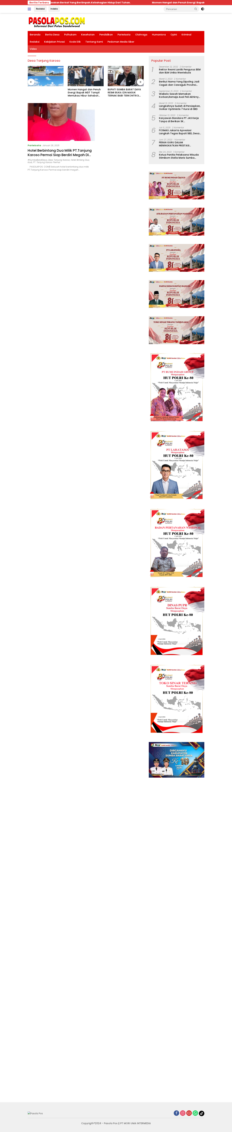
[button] (195, 9)
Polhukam (70, 34)
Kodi (30, 162)
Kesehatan (88, 34)
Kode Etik (75, 41)
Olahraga (141, 34)
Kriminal (186, 34)
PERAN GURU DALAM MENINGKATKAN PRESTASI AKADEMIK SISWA (174, 144)
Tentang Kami (94, 41)
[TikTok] (201, 1113)
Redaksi (40, 8)
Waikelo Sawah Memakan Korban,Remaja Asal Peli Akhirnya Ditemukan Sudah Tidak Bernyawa (180, 95)
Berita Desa (52, 34)
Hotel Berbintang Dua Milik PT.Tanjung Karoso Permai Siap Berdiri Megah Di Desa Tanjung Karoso (60, 155)
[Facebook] (176, 1113)
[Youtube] (189, 1113)
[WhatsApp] (195, 1113)
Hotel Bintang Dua (80, 159)
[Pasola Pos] (57, 22)
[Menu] (30, 9)
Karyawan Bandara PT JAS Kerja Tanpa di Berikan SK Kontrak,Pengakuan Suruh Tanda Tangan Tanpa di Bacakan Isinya (179, 120)
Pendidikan (106, 34)
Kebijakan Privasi (54, 41)
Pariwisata (124, 34)
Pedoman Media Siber (121, 41)
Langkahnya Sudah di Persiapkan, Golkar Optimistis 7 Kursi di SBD (179, 107)
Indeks (54, 8)
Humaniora (159, 34)
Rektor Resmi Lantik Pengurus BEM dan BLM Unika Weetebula (180, 71)
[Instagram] (182, 1113)
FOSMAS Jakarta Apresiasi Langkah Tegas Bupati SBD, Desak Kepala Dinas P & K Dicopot (180, 132)
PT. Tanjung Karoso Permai (46, 162)
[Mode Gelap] (202, 9)
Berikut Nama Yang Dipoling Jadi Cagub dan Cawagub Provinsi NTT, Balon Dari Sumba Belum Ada (180, 83)
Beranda (35, 34)
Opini (174, 34)
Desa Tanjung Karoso (59, 159)
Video (33, 49)
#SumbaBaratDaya (37, 159)
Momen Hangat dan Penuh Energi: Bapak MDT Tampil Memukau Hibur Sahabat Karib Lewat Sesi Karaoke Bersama (84, 92)
